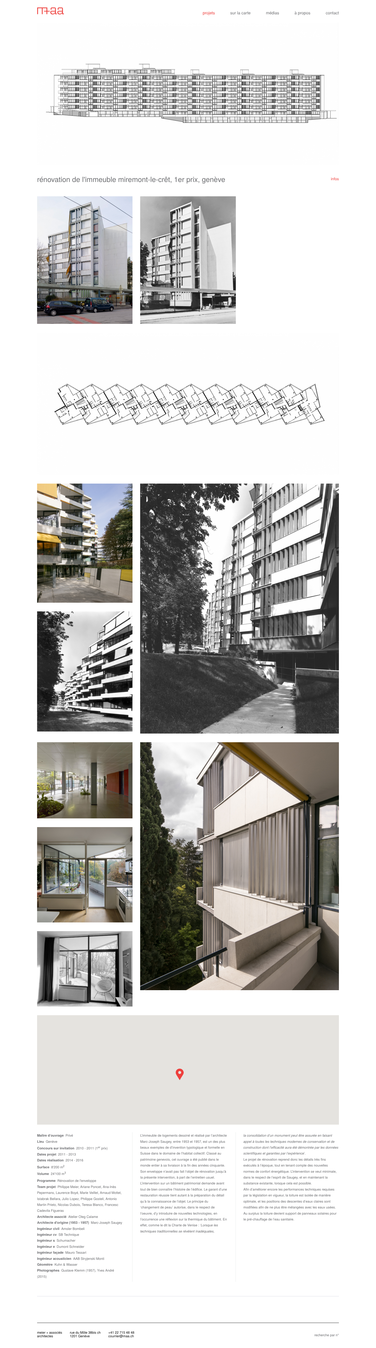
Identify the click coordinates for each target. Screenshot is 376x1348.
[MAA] (71, 10)
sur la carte (240, 12)
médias (272, 12)
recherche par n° (326, 1334)
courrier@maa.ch (121, 1335)
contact (332, 12)
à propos (302, 12)
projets (209, 12)
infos (335, 178)
